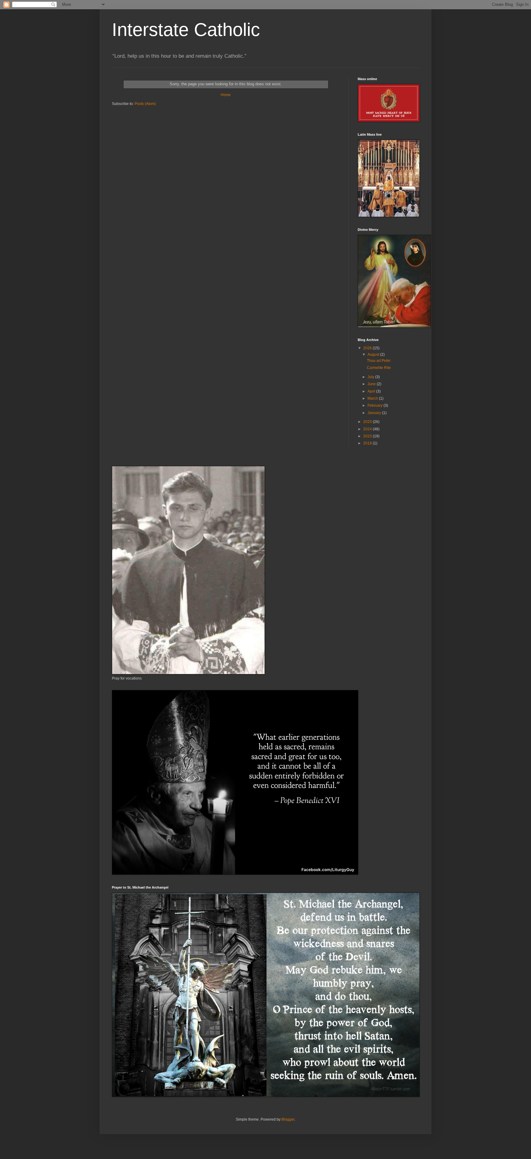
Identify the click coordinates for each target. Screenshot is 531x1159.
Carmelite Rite (379, 368)
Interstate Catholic (186, 29)
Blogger (287, 1119)
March (373, 398)
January (375, 413)
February (376, 405)
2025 (368, 422)
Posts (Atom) (145, 104)
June (372, 384)
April (372, 391)
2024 (368, 429)
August (374, 354)
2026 (368, 348)
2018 (368, 443)
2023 (368, 436)
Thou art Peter (379, 361)
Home (226, 95)
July (371, 377)
